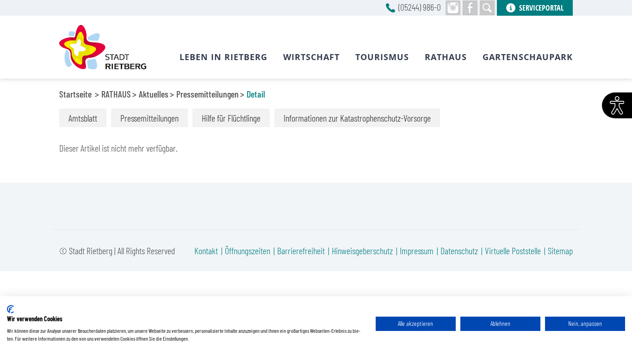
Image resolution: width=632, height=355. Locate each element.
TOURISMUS (382, 56)
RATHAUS (116, 93)
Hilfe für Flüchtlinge (231, 117)
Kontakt (206, 250)
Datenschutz (459, 250)
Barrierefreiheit (301, 250)
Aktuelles (153, 93)
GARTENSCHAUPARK (528, 56)
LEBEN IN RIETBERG (223, 56)
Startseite (75, 93)
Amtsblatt (82, 117)
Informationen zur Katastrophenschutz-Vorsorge (357, 117)
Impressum (417, 250)
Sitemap (560, 250)
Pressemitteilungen (207, 93)
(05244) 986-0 (419, 6)
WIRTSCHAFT (311, 56)
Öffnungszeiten (247, 250)
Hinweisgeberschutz (362, 250)
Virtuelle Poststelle (513, 250)
